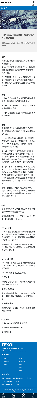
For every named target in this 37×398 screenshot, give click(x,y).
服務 (20, 367)
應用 (20, 371)
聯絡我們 (7, 361)
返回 (5, 8)
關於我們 (7, 358)
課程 (20, 364)
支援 (5, 364)
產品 (20, 358)
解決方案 (22, 361)
